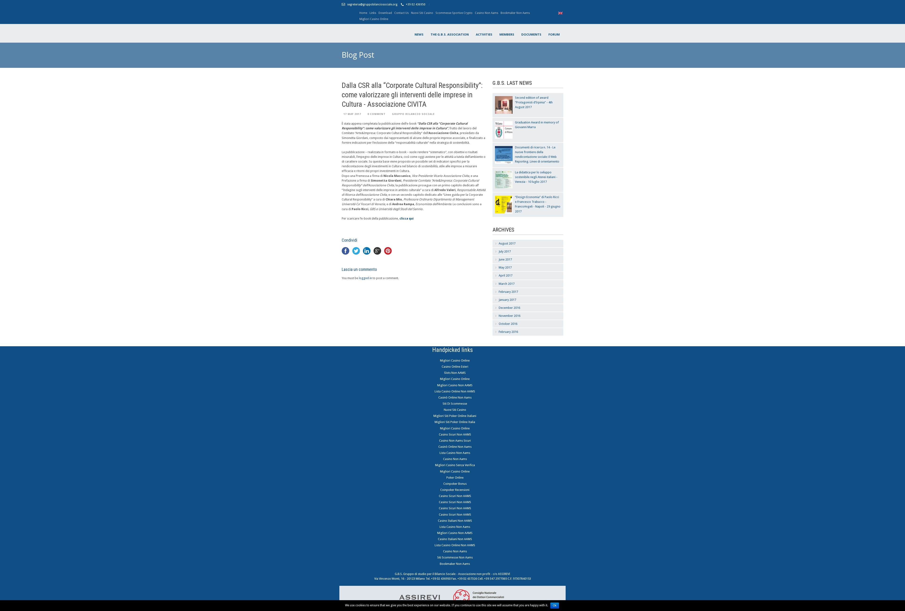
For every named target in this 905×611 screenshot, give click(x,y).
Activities (484, 34)
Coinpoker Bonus (455, 483)
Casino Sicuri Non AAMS (455, 434)
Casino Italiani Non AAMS (455, 520)
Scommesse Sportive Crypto (454, 13)
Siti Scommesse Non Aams (455, 557)
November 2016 (509, 316)
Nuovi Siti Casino (422, 13)
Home (363, 13)
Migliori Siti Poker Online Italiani (454, 416)
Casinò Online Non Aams (455, 397)
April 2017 (505, 275)
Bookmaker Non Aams (515, 13)
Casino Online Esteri (455, 366)
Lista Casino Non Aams (455, 453)
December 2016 (509, 308)
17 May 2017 (352, 114)
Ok (554, 605)
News (419, 34)
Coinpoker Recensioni (454, 490)
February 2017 (508, 291)
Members (506, 34)
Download (385, 13)
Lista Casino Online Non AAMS (455, 391)
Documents (531, 34)
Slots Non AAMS (455, 373)
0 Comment (376, 114)
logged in (365, 278)
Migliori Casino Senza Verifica (455, 465)
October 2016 (508, 324)
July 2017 (505, 251)
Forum (554, 34)
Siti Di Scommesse (455, 403)
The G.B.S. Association (450, 34)
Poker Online (455, 477)
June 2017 (505, 259)
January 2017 (507, 299)
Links (373, 13)
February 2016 (508, 332)
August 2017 (507, 243)
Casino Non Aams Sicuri (455, 440)
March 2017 (506, 283)
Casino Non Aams (486, 13)
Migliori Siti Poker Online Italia (455, 422)
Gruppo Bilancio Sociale (413, 114)
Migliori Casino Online (373, 19)
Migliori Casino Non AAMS (455, 385)
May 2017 (505, 267)
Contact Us (401, 13)
